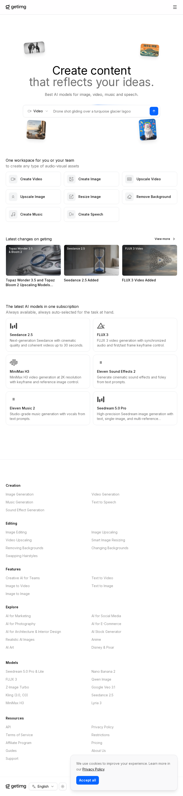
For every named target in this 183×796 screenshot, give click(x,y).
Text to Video (102, 578)
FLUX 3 (11, 679)
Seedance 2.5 (102, 695)
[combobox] (38, 111)
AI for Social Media (106, 616)
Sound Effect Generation (25, 510)
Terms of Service (19, 735)
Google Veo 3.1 (103, 687)
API (8, 727)
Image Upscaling (104, 532)
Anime (96, 639)
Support (12, 758)
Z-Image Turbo (17, 687)
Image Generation (20, 494)
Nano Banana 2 (103, 671)
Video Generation (105, 494)
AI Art (10, 647)
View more (162, 239)
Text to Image (102, 586)
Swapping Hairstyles (22, 556)
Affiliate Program (18, 743)
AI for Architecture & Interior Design (33, 632)
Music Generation (19, 502)
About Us (99, 751)
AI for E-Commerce (106, 624)
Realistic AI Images (20, 639)
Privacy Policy (103, 727)
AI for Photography (21, 624)
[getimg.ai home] (16, 786)
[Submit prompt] (154, 111)
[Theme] (62, 786)
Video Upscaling (19, 540)
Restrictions (101, 735)
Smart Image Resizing (108, 540)
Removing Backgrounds (24, 548)
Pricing (97, 743)
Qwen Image (101, 679)
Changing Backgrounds (110, 548)
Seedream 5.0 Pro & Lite (25, 671)
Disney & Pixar (103, 647)
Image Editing (16, 532)
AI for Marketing (18, 616)
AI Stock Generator (106, 632)
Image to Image (18, 594)
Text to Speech (104, 502)
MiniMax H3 (15, 703)
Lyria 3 (97, 703)
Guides (11, 751)
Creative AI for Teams (23, 578)
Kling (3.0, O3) (17, 695)
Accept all (87, 780)
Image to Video (18, 586)
